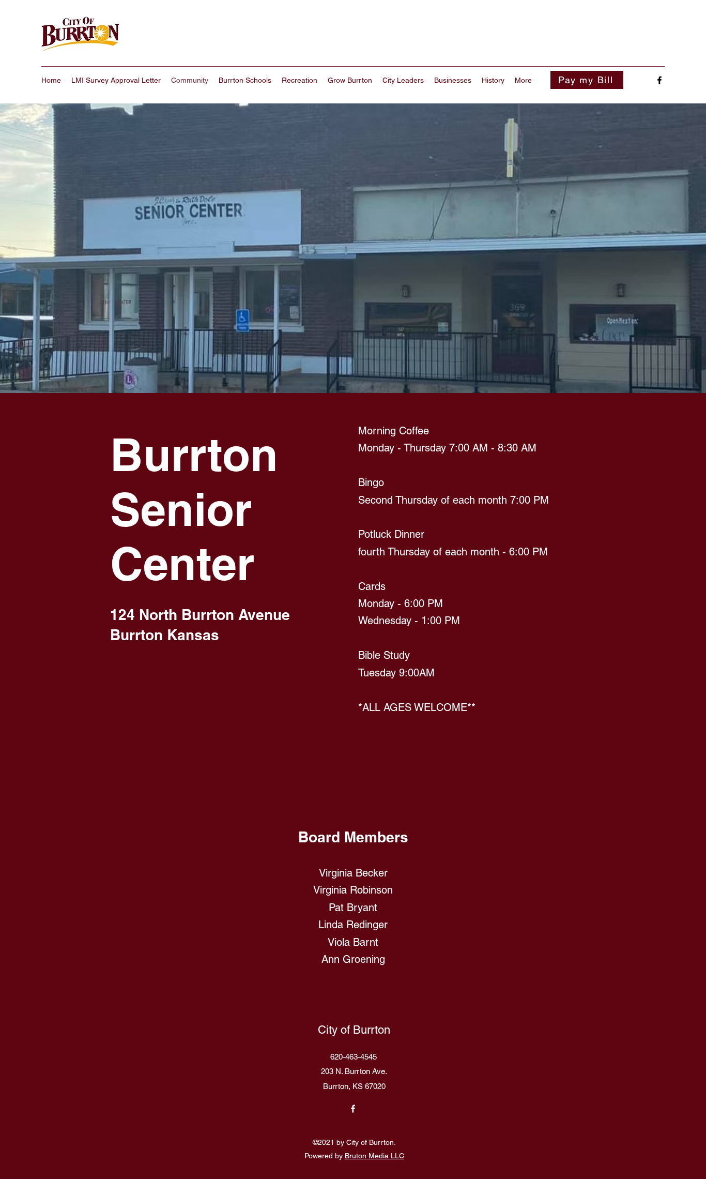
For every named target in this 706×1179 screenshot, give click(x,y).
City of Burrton (354, 1029)
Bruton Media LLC (374, 1156)
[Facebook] (659, 80)
